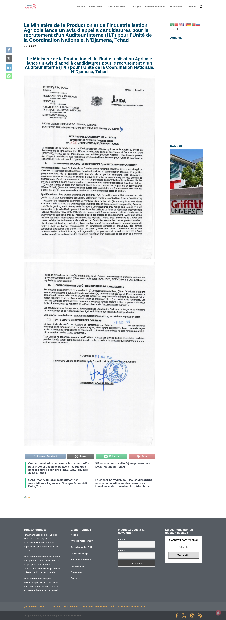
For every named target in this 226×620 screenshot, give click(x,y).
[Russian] (198, 24)
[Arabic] (172, 24)
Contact (191, 6)
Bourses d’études (81, 559)
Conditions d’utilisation (131, 606)
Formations (176, 6)
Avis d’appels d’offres (83, 547)
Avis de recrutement (82, 540)
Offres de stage (79, 553)
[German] (189, 24)
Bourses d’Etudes (155, 6)
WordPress (77, 615)
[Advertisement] (186, 90)
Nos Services (71, 606)
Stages (137, 6)
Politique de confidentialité (98, 606)
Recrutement (96, 6)
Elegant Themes (46, 615)
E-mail (121, 550)
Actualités (76, 572)
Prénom (122, 539)
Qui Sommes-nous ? (35, 606)
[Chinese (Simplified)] (176, 24)
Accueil (80, 6)
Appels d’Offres (116, 6)
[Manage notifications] (218, 612)
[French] (185, 24)
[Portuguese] (194, 24)
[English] (181, 24)
